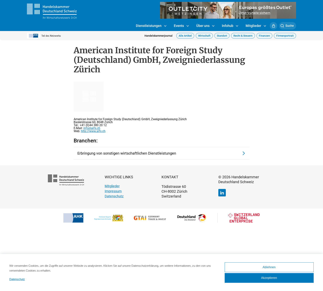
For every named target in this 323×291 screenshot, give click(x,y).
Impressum (113, 191)
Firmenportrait (285, 35)
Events (179, 26)
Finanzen (264, 35)
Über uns (203, 26)
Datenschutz (114, 196)
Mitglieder (254, 26)
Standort (222, 35)
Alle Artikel (185, 35)
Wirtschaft (204, 35)
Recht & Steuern (243, 35)
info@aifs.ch (91, 128)
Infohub (228, 26)
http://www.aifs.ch (93, 131)
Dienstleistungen (149, 26)
